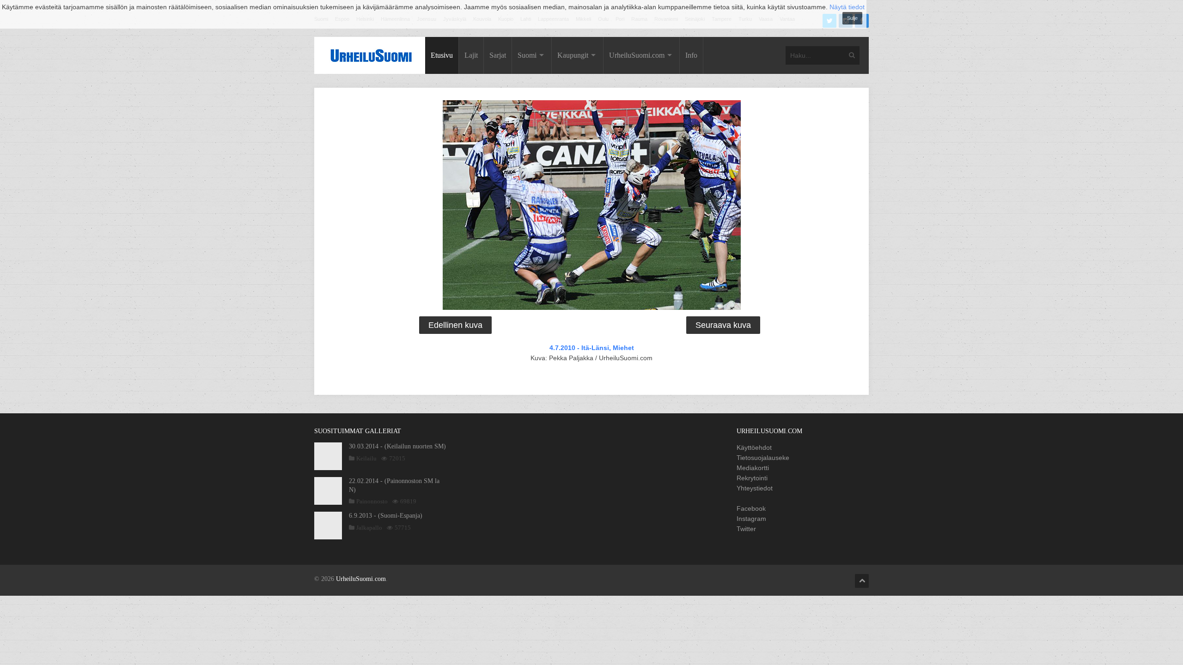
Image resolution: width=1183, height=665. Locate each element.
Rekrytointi (752, 478)
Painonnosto (372, 501)
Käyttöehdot (754, 447)
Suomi (527, 55)
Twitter (746, 528)
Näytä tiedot (847, 7)
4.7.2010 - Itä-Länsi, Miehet (591, 347)
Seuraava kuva (723, 325)
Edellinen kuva (455, 325)
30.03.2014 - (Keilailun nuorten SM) (397, 446)
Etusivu (442, 55)
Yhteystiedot (755, 488)
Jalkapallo (369, 527)
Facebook (751, 508)
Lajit (471, 55)
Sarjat (497, 55)
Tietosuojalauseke (763, 457)
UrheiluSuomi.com (637, 55)
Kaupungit (572, 55)
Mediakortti (753, 468)
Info (691, 55)
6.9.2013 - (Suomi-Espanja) (385, 515)
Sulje (852, 18)
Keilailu (366, 458)
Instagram (751, 518)
